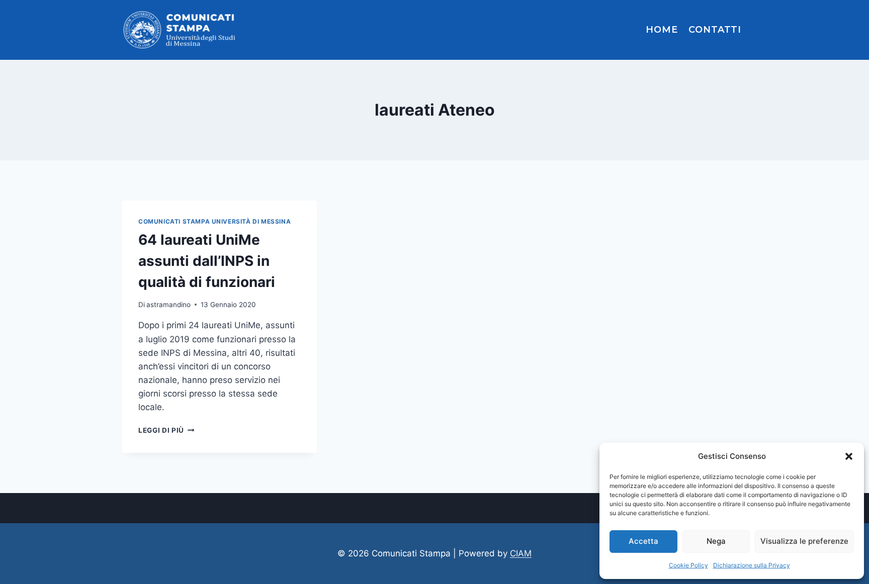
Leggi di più (166, 430)
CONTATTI (714, 29)
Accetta (643, 541)
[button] (849, 456)
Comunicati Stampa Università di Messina (214, 221)
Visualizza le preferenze (804, 541)
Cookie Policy (688, 565)
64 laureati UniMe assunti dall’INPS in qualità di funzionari (208, 260)
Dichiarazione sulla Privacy (751, 565)
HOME (662, 29)
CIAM (521, 553)
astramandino (168, 305)
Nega (716, 541)
